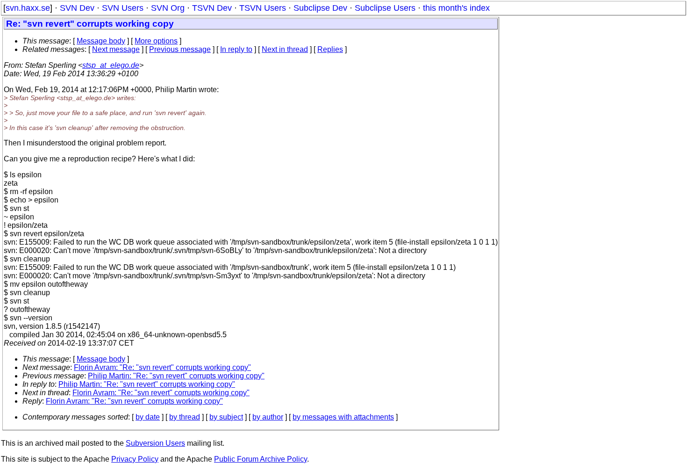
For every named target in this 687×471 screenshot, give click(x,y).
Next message (116, 49)
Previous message (180, 49)
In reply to (236, 49)
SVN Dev (77, 8)
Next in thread (285, 49)
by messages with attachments (343, 417)
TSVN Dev (212, 8)
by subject (226, 417)
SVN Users (122, 8)
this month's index (456, 8)
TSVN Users (262, 8)
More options (156, 41)
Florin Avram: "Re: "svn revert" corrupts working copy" (162, 367)
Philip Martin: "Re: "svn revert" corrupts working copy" (176, 376)
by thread (184, 417)
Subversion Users (155, 443)
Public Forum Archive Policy (260, 459)
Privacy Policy (134, 459)
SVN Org (168, 8)
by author (267, 417)
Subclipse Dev (320, 8)
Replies (330, 49)
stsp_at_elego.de (110, 65)
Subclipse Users (385, 8)
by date (148, 417)
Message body (101, 41)
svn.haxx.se (28, 8)
